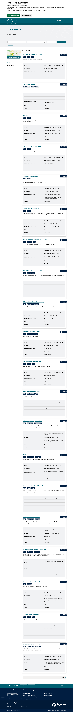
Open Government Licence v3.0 (24, 706)
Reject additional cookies (26, 15)
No (31, 685)
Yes (23, 685)
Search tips (10, 45)
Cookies (58, 710)
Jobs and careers (26, 693)
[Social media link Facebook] (9, 703)
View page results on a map (14, 57)
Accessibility (49, 710)
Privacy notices (63, 710)
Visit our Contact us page (12, 693)
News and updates (48, 693)
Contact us (54, 710)
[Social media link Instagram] (15, 703)
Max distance (49, 39)
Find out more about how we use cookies (15, 12)
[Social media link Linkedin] (12, 703)
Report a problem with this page (60, 685)
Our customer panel (48, 695)
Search (61, 42)
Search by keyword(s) (11, 39)
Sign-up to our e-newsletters (29, 695)
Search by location (30, 39)
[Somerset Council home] (12, 20)
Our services (57, 20)
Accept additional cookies (13, 15)
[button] (14, 65)
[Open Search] (64, 20)
